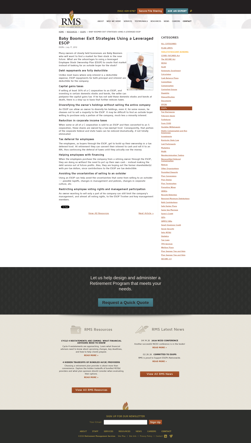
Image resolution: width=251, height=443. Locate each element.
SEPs (163, 217)
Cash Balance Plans (169, 78)
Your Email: (96, 422)
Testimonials (141, 21)
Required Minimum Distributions (175, 199)
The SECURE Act (168, 59)
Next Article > (146, 213)
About (101, 21)
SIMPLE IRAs (166, 221)
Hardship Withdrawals (170, 127)
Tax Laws (165, 240)
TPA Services (166, 244)
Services (128, 21)
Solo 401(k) (166, 232)
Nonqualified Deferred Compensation (171, 160)
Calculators (166, 74)
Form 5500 (166, 123)
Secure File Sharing (150, 11)
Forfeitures (165, 120)
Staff (95, 431)
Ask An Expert (177, 11)
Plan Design (166, 180)
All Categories (168, 44)
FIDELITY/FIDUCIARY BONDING (175, 52)
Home (61, 32)
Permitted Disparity (169, 172)
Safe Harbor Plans (169, 206)
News (166, 21)
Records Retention (169, 195)
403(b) (164, 63)
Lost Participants (168, 144)
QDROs (164, 191)
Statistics (165, 236)
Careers (176, 21)
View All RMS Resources (91, 389)
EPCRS (164, 105)
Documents (166, 101)
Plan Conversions (168, 176)
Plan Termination (168, 184)
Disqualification (168, 97)
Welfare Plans (167, 248)
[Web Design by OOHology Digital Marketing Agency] (171, 436)
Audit (163, 67)
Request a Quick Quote (125, 302)
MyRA (163, 152)
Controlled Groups (169, 90)
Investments (166, 136)
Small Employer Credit (171, 225)
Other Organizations (170, 169)
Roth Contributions (169, 202)
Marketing (165, 148)
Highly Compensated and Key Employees (174, 132)
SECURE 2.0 (166, 259)
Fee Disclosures (168, 112)
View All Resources (98, 213)
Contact (159, 436)
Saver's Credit (167, 214)
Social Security (167, 229)
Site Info (132, 436)
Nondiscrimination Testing (172, 155)
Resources (156, 21)
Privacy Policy (146, 436)
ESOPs (83, 32)
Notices (164, 165)
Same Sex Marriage (169, 210)
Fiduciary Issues (168, 116)
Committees (166, 82)
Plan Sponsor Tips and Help (173, 251)
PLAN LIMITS (167, 48)
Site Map (122, 436)
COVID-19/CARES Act (170, 56)
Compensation (167, 86)
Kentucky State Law (170, 140)
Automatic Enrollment (171, 71)
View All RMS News (160, 374)
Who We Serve (114, 21)
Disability (165, 93)
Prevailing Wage (168, 187)
